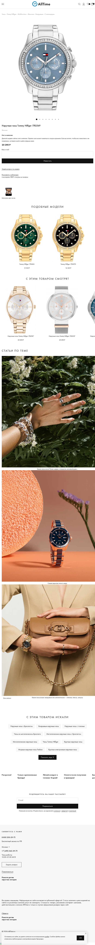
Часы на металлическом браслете (27, 734)
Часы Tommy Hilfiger (50, 742)
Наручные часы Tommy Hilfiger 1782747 (21, 336)
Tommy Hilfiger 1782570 (68, 264)
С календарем (49, 14)
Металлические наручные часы (25, 742)
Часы (3, 14)
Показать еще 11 (47, 757)
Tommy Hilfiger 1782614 (26, 264)
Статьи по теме (15, 350)
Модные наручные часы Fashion (30, 749)
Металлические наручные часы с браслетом (63, 734)
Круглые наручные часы (73, 742)
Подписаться (47, 806)
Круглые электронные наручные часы (62, 749)
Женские (31, 14)
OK (80, 938)
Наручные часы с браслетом (21, 726)
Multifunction (22, 14)
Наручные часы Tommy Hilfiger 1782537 (62, 336)
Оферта (5, 913)
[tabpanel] (47, 67)
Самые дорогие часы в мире (57, 583)
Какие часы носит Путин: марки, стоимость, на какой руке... (57, 469)
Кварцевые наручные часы (48, 726)
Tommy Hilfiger (11, 14)
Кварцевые (39, 14)
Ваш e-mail (5, 149)
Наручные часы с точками (75, 726)
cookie (47, 936)
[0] (88, 4)
